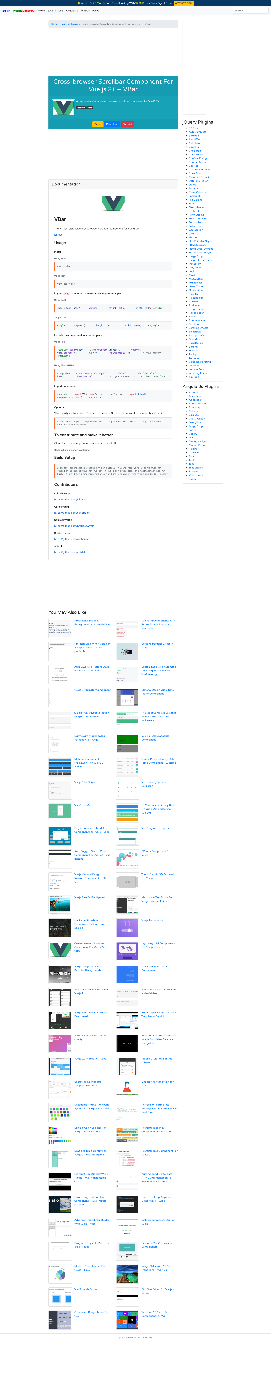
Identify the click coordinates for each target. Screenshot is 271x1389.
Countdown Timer (199, 169)
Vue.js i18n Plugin (84, 782)
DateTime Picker (198, 180)
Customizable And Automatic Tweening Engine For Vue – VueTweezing (158, 670)
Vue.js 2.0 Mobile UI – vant (90, 1058)
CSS (60, 10)
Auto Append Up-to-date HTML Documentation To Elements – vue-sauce (156, 1177)
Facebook (195, 196)
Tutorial (127, 124)
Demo (97, 124)
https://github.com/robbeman (71, 539)
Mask (192, 275)
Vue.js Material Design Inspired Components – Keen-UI (92, 878)
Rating (193, 316)
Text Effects (196, 467)
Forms (192, 430)
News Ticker (196, 286)
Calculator (195, 143)
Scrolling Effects (198, 328)
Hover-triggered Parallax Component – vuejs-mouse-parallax (91, 1201)
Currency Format (199, 177)
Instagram (195, 263)
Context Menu (197, 162)
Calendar (194, 411)
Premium (194, 452)
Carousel (194, 415)
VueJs (95, 10)
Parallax (194, 294)
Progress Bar (197, 309)
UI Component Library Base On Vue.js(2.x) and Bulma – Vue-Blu (158, 809)
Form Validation (198, 218)
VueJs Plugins (70, 24)
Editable (194, 188)
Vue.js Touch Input (152, 920)
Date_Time (195, 422)
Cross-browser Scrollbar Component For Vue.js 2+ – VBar (113, 85)
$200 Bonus (142, 3)
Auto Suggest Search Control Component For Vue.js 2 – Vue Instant (92, 855)
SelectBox (195, 331)
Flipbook (194, 211)
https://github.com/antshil (69, 552)
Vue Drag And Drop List (155, 828)
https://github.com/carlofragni (72, 512)
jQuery (52, 10)
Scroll (89, 108)
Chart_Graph (197, 418)
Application (195, 399)
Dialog (192, 184)
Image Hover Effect (200, 260)
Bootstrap (195, 407)
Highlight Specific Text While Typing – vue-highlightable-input (91, 1177)
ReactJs (85, 10)
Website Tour (196, 369)
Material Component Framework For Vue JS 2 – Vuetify (90, 762)
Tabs (191, 464)
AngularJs (72, 10)
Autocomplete (197, 403)
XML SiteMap (145, 1337)
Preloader (195, 305)
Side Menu (195, 339)
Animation (195, 396)
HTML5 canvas (198, 245)
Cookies (193, 165)
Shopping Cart (197, 335)
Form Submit (196, 214)
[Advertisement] (113, 52)
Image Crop (196, 256)
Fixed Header (197, 207)
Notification (196, 290)
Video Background (200, 361)
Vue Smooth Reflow (86, 1289)
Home (41, 10)
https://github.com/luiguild (70, 499)
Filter (192, 203)
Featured (81, 108)
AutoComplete (197, 131)
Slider (192, 456)
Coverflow (195, 173)
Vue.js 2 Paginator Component (92, 690)
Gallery (193, 433)
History (193, 237)
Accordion (195, 392)
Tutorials (194, 471)
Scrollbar (194, 324)
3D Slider (194, 128)
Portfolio (194, 301)
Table (192, 460)
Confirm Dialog (198, 158)
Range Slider (196, 312)
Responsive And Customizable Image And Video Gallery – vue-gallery (159, 1039)
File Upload (195, 199)
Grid (191, 233)
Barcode (194, 135)
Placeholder (196, 297)
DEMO (58, 234)
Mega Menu (196, 279)
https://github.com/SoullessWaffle (74, 525)
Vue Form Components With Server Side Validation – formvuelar (158, 624)
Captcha (194, 147)
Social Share (196, 343)
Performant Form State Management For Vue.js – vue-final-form (159, 1108)
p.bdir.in (132, 1337)
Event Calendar (198, 192)
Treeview (194, 358)
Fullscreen (195, 226)
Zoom (192, 479)
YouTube (194, 377)
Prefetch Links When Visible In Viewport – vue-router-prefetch (92, 647)
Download (112, 124)
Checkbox (195, 150)
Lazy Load (195, 267)
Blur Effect (195, 139)
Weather (194, 365)
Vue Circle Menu (83, 805)
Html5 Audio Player (200, 241)
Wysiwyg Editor (198, 373)
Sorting (193, 346)
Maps (192, 437)
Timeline (193, 350)
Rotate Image (197, 320)
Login (192, 271)
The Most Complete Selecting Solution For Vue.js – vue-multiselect (158, 716)
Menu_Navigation (199, 441)
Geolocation (196, 230)
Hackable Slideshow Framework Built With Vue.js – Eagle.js (92, 924)
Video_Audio (196, 475)
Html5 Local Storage (201, 248)
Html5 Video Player (200, 252)
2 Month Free (103, 3)
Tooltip (193, 354)
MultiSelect (195, 282)
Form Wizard (196, 222)
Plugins (193, 448)
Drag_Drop (196, 426)
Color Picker (196, 154)
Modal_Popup (197, 445)
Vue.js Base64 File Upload (89, 897)
